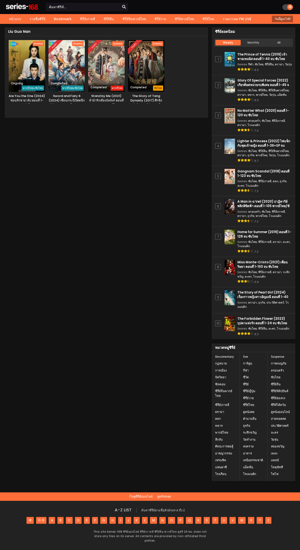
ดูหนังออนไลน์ (280, 412)
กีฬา (250, 64)
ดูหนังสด (248, 412)
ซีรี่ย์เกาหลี (278, 121)
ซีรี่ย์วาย (248, 398)
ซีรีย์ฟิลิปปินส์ (279, 391)
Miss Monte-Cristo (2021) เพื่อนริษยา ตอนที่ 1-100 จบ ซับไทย (262, 264)
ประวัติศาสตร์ (275, 302)
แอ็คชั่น (281, 95)
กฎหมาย (221, 363)
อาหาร (247, 453)
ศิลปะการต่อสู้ (224, 446)
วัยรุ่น (288, 64)
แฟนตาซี (221, 467)
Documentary (224, 356)
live (245, 356)
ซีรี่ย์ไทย (248, 405)
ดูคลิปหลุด (164, 496)
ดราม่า (279, 64)
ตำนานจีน (249, 418)
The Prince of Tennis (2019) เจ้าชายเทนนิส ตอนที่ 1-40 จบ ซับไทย (262, 56)
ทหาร (251, 95)
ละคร (240, 185)
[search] (124, 7)
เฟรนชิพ (220, 460)
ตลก (275, 181)
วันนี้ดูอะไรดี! (282, 19)
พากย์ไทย (262, 95)
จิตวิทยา (220, 377)
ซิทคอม (220, 384)
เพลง (274, 453)
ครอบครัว (254, 121)
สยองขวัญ (277, 446)
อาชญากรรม (223, 453)
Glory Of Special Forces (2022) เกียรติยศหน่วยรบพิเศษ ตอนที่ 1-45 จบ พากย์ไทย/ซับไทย (264, 85)
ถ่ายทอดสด (278, 418)
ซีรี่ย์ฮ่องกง (278, 398)
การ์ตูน (247, 363)
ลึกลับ (219, 439)
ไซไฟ (274, 474)
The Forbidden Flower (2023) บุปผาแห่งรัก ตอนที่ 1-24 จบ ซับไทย (262, 320)
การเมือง (221, 370)
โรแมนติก (254, 125)
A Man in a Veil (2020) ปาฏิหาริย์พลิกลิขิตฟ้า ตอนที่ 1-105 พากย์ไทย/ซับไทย (264, 206)
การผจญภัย (278, 363)
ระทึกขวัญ (250, 432)
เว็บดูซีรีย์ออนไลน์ (141, 496)
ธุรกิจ (251, 155)
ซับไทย (259, 64)
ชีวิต (246, 377)
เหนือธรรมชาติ (253, 460)
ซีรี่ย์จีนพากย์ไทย (278, 90)
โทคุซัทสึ (277, 467)
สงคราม (248, 446)
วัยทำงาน (249, 439)
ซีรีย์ (246, 384)
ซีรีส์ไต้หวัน (278, 405)
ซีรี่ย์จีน (269, 64)
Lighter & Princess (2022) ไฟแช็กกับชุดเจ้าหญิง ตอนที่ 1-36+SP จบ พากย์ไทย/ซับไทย (263, 145)
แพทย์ (275, 460)
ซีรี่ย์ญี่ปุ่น (249, 391)
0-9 (41, 520)
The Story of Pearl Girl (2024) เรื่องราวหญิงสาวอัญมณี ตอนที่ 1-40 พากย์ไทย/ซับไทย (262, 297)
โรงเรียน (220, 474)
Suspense (277, 356)
